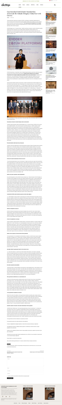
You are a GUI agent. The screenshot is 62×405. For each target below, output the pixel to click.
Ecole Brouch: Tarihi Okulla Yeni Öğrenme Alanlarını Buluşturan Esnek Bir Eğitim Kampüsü (51, 23)
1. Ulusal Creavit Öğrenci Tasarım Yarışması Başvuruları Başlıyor (51, 50)
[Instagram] (2, 396)
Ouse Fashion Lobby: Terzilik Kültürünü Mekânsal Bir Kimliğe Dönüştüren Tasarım (50, 91)
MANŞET (47, 21)
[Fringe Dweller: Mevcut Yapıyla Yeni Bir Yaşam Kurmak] (51, 57)
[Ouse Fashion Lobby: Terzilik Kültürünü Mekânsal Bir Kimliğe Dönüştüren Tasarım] (51, 85)
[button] (55, 5)
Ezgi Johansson (48, 38)
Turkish (51, 0)
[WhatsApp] (9, 396)
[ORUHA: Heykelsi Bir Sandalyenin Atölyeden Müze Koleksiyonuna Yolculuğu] (51, 30)
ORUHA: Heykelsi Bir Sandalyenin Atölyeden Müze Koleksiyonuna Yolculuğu (51, 36)
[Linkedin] (6, 396)
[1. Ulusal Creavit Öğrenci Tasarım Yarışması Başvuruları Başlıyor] (51, 44)
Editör (8, 17)
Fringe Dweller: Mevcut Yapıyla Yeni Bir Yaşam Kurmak (50, 63)
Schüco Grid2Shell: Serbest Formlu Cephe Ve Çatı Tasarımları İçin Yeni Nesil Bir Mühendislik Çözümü (51, 77)
